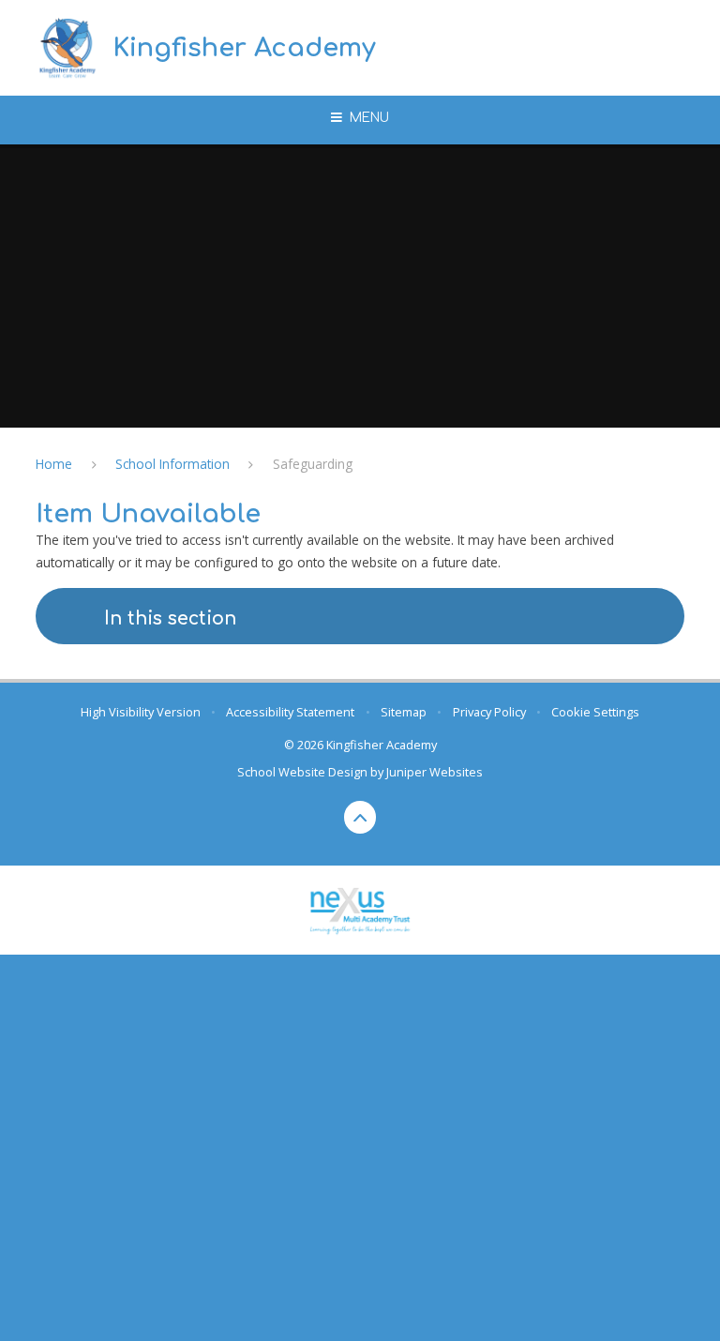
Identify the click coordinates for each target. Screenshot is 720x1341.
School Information (172, 464)
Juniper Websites (434, 771)
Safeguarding (312, 464)
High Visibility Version (141, 711)
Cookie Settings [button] (595, 711)
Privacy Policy (489, 711)
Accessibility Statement (290, 711)
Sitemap (404, 711)
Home (54, 464)
